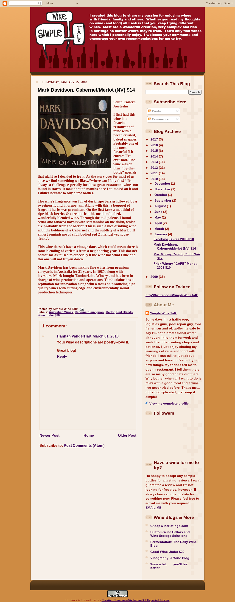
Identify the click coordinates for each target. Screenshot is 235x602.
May (158, 217)
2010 (155, 179)
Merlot (110, 312)
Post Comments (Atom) (84, 445)
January (161, 234)
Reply (62, 356)
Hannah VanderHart (74, 336)
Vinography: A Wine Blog (169, 558)
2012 (155, 167)
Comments (160, 119)
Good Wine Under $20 (167, 552)
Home (89, 435)
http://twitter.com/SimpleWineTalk (171, 295)
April (158, 223)
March (159, 229)
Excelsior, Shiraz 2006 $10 (174, 239)
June (158, 212)
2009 (155, 276)
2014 (155, 156)
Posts (156, 111)
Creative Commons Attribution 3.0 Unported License (136, 600)
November (162, 189)
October (161, 195)
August (160, 206)
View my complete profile (169, 403)
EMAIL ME (153, 507)
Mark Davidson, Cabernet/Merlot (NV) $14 (86, 90)
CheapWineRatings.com (169, 526)
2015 (155, 150)
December (162, 183)
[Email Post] (81, 309)
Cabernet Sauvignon (89, 312)
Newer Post (49, 435)
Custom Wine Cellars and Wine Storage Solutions (170, 533)
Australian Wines (61, 312)
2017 (155, 139)
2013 (155, 162)
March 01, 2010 (106, 336)
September (163, 200)
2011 (155, 173)
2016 (155, 145)
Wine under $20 (49, 315)
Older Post (127, 435)
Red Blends (124, 312)
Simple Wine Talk (163, 313)
